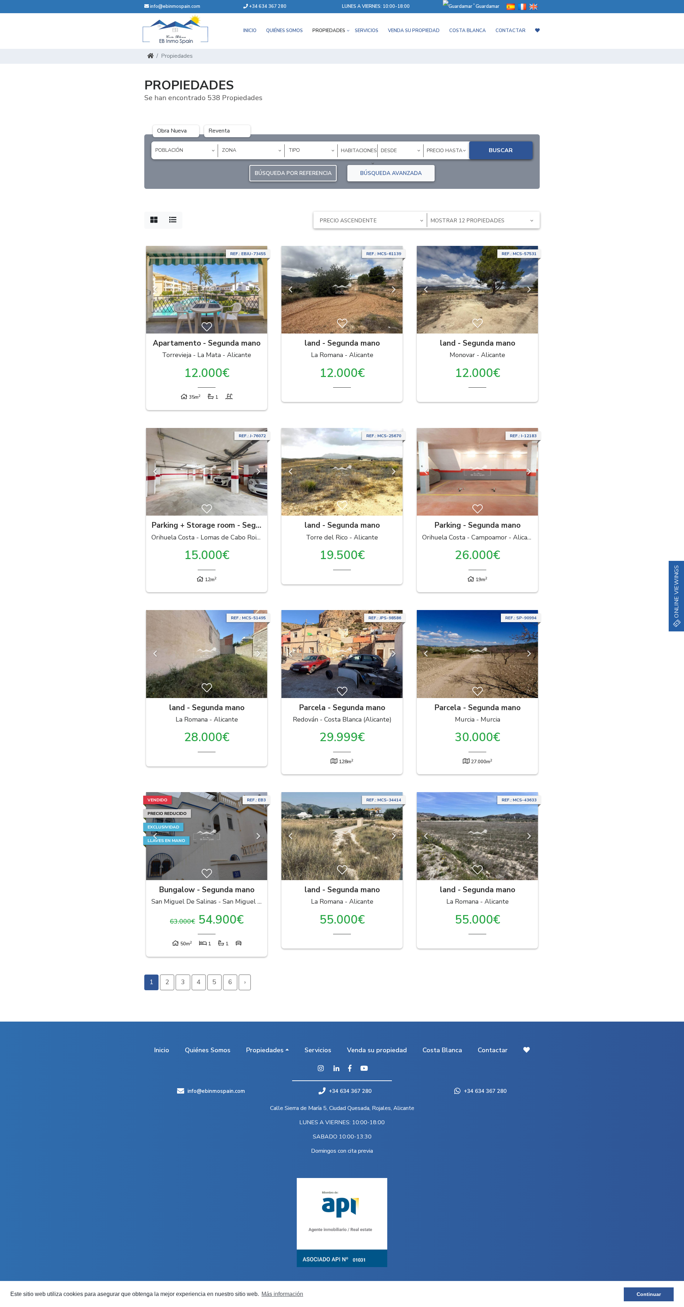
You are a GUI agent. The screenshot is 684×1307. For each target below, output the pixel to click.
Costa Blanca (467, 30)
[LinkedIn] (336, 1069)
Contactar (510, 30)
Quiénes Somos (284, 30)
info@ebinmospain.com (175, 6)
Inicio (249, 30)
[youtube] (364, 1069)
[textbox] (187, 150)
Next (258, 290)
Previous (155, 290)
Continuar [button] (649, 1294)
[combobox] (184, 150)
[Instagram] (320, 1069)
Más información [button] (282, 1294)
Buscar (501, 150)
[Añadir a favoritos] (206, 327)
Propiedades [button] (328, 30)
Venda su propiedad (414, 30)
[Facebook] (350, 1069)
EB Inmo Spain (185, 29)
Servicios (366, 30)
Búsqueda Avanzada (391, 173)
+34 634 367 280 (267, 6)
